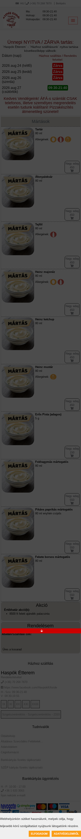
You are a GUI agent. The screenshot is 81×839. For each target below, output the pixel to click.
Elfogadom (39, 833)
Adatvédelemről (66, 833)
